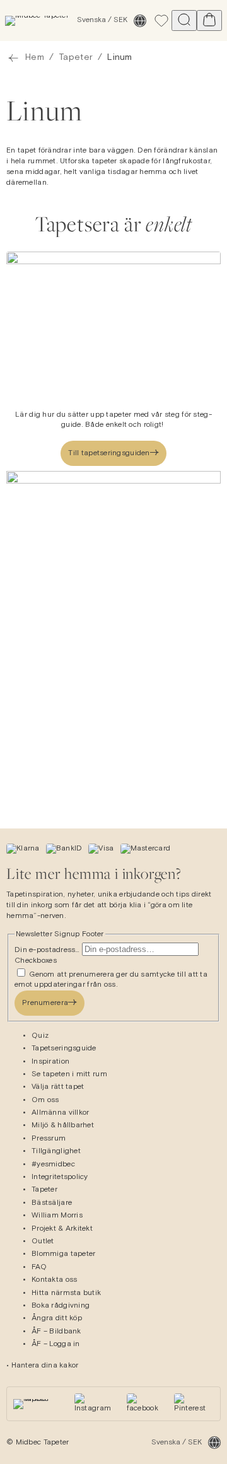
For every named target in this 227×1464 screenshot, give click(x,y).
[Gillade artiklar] (161, 21)
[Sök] (184, 20)
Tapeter (76, 57)
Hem (34, 57)
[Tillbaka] (13, 58)
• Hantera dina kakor (42, 1365)
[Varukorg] (209, 20)
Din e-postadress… (48, 950)
